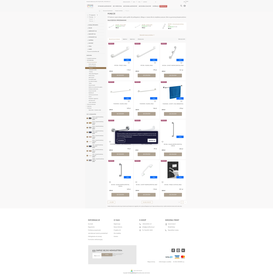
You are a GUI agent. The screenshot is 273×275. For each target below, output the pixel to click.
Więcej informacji (127, 137)
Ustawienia (121, 140)
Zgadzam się (152, 140)
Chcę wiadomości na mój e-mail (136, 145)
